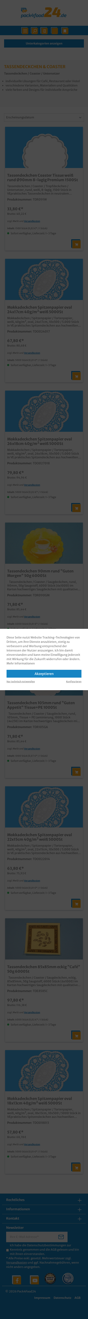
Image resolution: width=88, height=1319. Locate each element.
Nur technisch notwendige (21, 681)
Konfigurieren (73, 681)
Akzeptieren (44, 674)
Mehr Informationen (21, 663)
